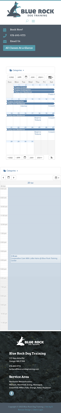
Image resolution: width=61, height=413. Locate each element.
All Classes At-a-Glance (19, 48)
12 (46, 99)
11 (39, 99)
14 (11, 113)
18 (39, 113)
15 (18, 113)
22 (18, 127)
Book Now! (16, 29)
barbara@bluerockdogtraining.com (24, 369)
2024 (40, 77)
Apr (20, 77)
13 (53, 99)
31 (32, 141)
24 (32, 127)
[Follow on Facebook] (11, 393)
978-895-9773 (17, 35)
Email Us (15, 41)
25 (39, 127)
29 (18, 141)
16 (25, 113)
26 (46, 127)
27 (53, 127)
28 (11, 141)
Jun (32, 77)
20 (53, 113)
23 (25, 127)
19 (46, 113)
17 (32, 113)
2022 (12, 77)
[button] (52, 158)
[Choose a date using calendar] (26, 77)
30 (25, 141)
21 (11, 127)
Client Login (38, 409)
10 (32, 99)
